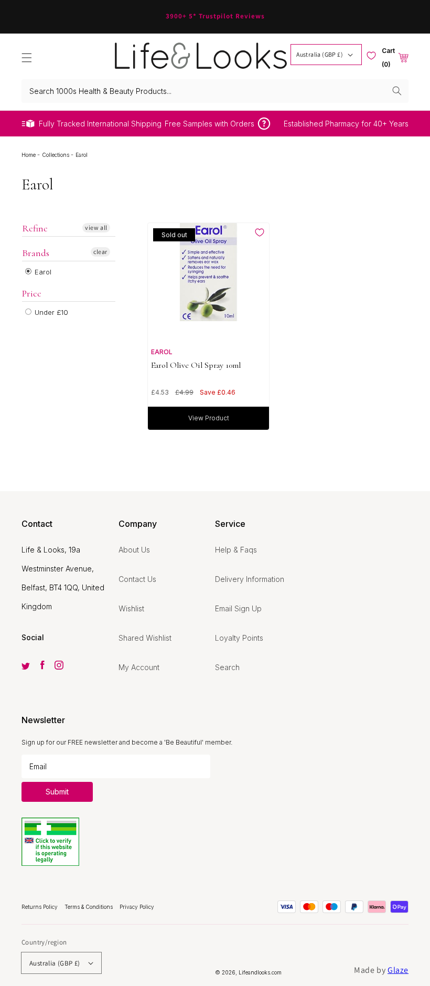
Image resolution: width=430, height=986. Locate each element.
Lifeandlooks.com (260, 972)
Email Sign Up (238, 608)
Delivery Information (249, 579)
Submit (57, 791)
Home (29, 155)
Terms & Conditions (89, 907)
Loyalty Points (239, 637)
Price (31, 293)
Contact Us (137, 579)
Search (227, 667)
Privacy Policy (137, 907)
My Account (139, 667)
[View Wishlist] (371, 55)
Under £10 (50, 312)
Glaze (398, 970)
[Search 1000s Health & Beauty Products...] (396, 90)
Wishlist (131, 608)
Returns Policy (40, 907)
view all (96, 227)
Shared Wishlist (145, 637)
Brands (35, 253)
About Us (134, 549)
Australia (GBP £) (319, 54)
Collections (56, 155)
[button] (26, 57)
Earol (42, 272)
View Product (208, 418)
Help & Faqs (236, 549)
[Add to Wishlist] (259, 232)
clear (100, 252)
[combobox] (215, 91)
